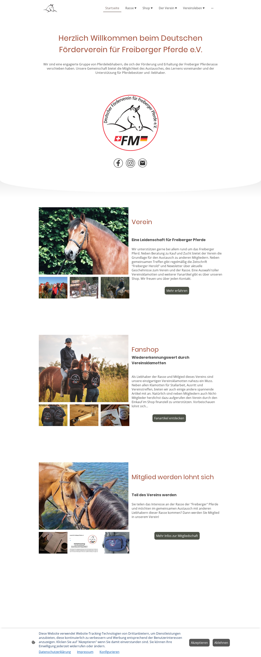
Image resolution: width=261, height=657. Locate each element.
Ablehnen (221, 643)
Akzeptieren (199, 643)
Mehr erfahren (176, 291)
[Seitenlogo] (50, 8)
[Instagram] (130, 163)
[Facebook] (118, 163)
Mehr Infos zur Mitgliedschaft (177, 536)
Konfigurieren (109, 652)
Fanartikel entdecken (169, 418)
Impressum (85, 652)
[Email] (142, 163)
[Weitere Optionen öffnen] (212, 8)
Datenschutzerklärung (55, 652)
